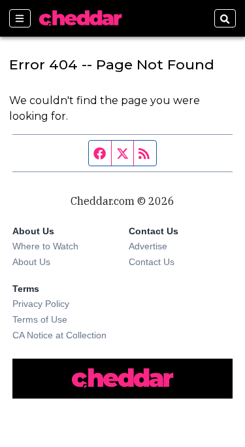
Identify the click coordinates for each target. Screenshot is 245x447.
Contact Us (151, 262)
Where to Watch (45, 246)
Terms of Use (39, 319)
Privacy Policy (40, 303)
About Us (31, 262)
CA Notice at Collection (59, 335)
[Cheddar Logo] (80, 18)
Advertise (148, 246)
